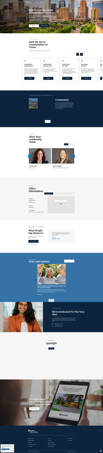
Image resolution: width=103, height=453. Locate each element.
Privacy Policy (70, 440)
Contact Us (49, 440)
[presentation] (29, 156)
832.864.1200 (31, 207)
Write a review (33, 244)
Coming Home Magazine (52, 444)
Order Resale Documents (32, 444)
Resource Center (30, 438)
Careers (49, 438)
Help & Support (30, 446)
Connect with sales (44, 25)
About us (33, 25)
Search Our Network (31, 440)
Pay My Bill (29, 442)
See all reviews (33, 241)
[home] (29, 2)
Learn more (3, 447)
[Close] (66, 201)
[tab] (66, 144)
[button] (4, 450)
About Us (36, 2)
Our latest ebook (33, 408)
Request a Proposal (64, 2)
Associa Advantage (51, 446)
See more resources (45, 408)
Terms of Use (70, 438)
